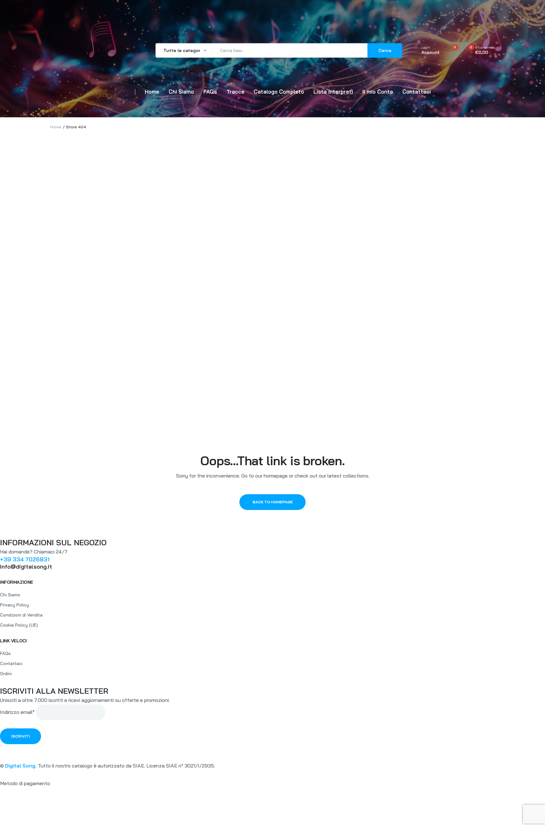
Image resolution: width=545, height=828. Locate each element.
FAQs (210, 91)
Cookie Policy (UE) (19, 625)
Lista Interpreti (333, 91)
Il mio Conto (377, 91)
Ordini (6, 673)
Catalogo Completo (279, 91)
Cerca (384, 50)
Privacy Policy (14, 605)
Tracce (235, 91)
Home (152, 91)
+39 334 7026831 (25, 559)
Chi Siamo (181, 91)
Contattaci (416, 91)
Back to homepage (273, 502)
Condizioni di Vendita (21, 615)
